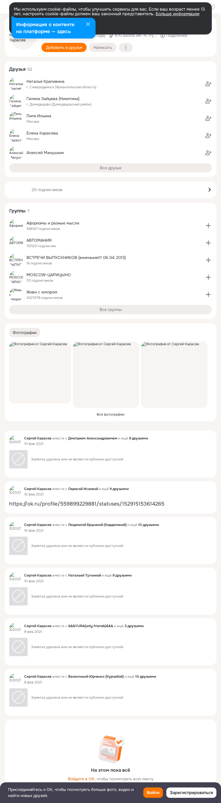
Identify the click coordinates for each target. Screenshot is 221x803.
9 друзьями (138, 438)
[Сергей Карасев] (15, 441)
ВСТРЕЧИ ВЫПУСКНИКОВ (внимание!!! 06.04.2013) (76, 257)
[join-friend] (208, 83)
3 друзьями (134, 626)
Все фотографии (110, 414)
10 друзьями (148, 524)
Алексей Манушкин (45, 152)
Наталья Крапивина (45, 81)
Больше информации (177, 14)
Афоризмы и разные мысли (52, 223)
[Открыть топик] (110, 504)
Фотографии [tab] (25, 332)
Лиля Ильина (38, 115)
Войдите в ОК (81, 778)
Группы (17, 211)
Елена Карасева (42, 133)
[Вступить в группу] (208, 225)
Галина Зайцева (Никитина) (52, 98)
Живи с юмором (41, 292)
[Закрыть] (88, 24)
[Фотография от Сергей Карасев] (40, 372)
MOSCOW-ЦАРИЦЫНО (48, 274)
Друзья (17, 69)
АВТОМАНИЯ (39, 240)
